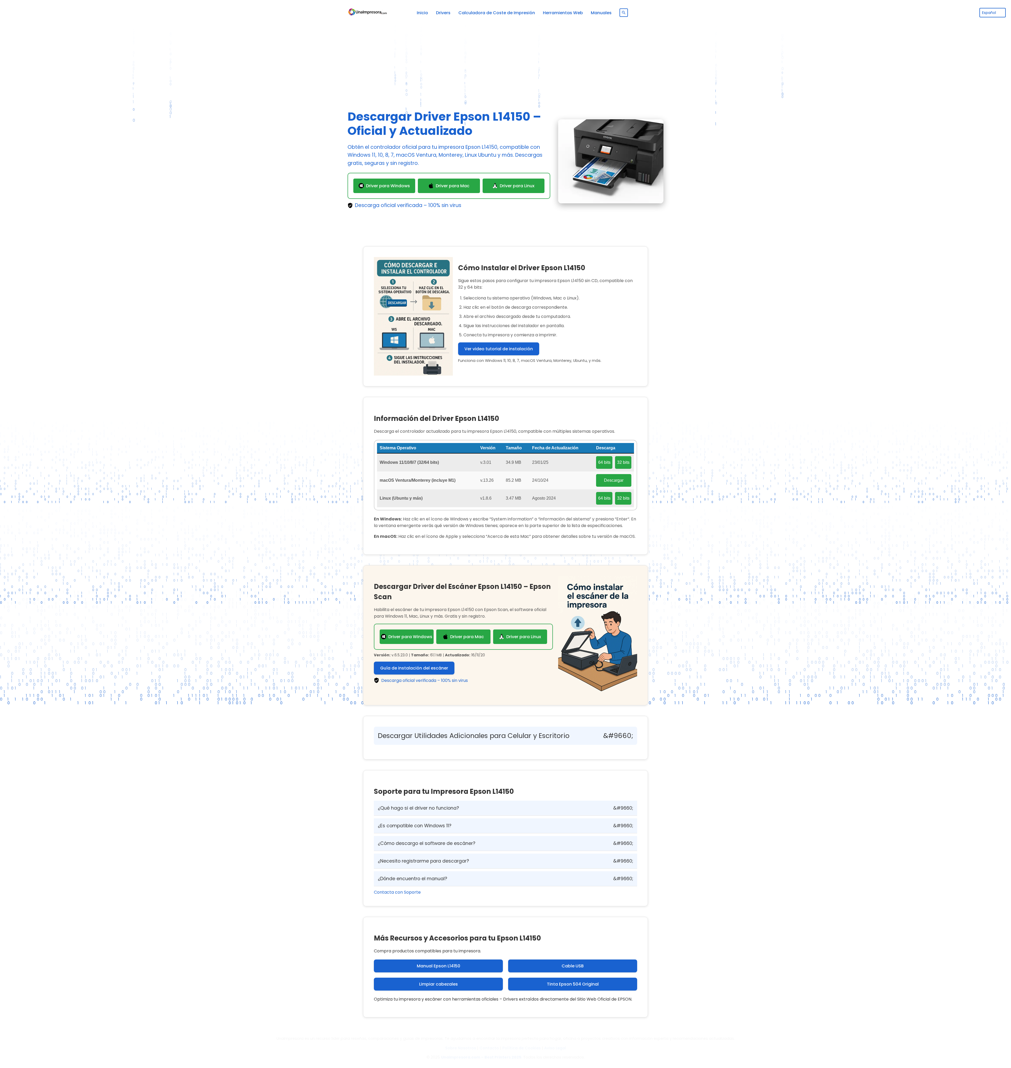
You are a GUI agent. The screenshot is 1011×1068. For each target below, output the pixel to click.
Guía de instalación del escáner (414, 668)
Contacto (489, 1048)
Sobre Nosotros (460, 1048)
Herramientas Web (563, 13)
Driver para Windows (388, 186)
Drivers (443, 13)
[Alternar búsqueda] (624, 12)
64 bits (604, 462)
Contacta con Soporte (397, 892)
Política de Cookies (521, 1048)
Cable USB (573, 966)
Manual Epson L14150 (438, 966)
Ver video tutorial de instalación (498, 349)
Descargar (613, 480)
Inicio (422, 13)
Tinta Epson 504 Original (573, 984)
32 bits (623, 462)
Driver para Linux (517, 186)
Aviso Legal (555, 1048)
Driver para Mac (452, 186)
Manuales (601, 13)
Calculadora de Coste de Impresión (496, 13)
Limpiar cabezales (438, 984)
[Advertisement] (505, 62)
